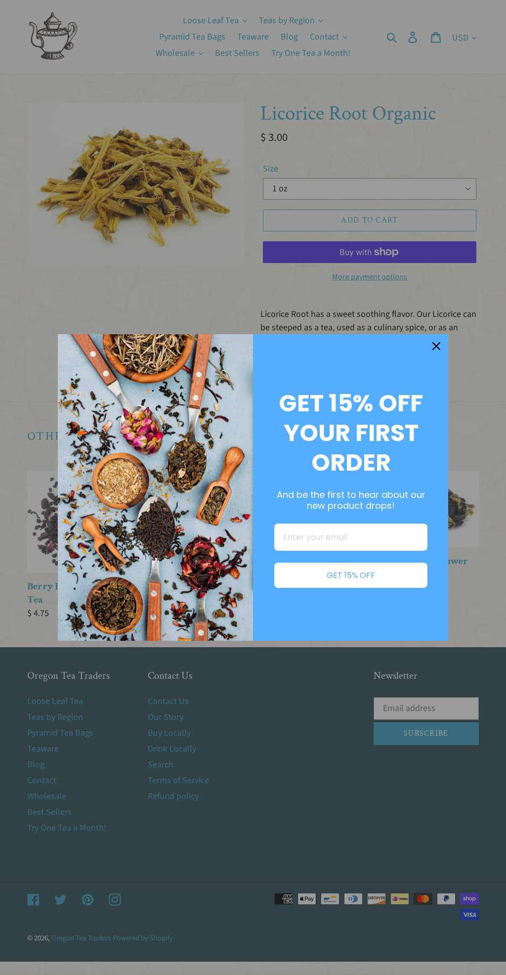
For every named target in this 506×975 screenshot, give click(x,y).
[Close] (436, 346)
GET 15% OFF (351, 575)
